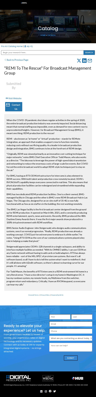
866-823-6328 (82, 385)
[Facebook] (50, 391)
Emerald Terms (33, 295)
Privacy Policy (45, 295)
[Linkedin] (41, 391)
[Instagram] (46, 391)
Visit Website (15, 98)
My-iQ (29, 46)
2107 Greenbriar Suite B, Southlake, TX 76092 (41, 385)
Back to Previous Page (17, 59)
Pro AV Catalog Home (12, 46)
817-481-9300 (68, 385)
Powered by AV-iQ (57, 295)
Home (43, 35)
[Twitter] (54, 391)
